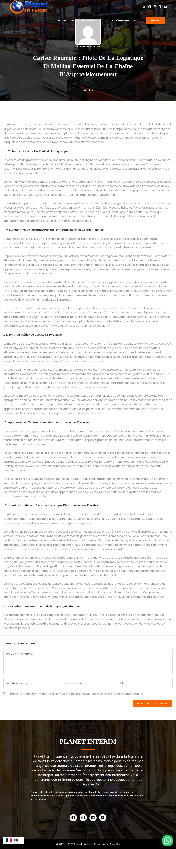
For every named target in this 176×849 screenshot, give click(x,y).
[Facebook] (73, 817)
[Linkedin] (93, 817)
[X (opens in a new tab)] (144, 6)
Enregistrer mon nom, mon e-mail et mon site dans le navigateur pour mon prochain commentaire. (76, 694)
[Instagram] (83, 817)
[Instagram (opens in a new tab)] (155, 6)
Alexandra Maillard (88, 46)
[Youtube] (102, 817)
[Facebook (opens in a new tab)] (149, 6)
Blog (90, 90)
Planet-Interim (83, 844)
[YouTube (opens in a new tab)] (166, 6)
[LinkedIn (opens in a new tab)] (160, 6)
